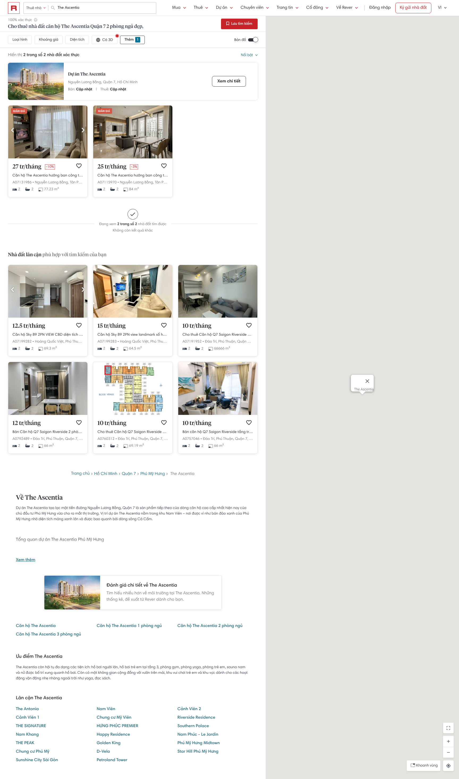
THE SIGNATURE (31, 726)
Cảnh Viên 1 (28, 718)
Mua (176, 8)
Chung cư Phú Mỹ (32, 752)
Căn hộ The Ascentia (36, 626)
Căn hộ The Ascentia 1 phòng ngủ (129, 626)
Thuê (198, 8)
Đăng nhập (380, 8)
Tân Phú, (76, 182)
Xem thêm (25, 560)
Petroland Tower (112, 760)
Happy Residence (113, 735)
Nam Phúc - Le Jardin (197, 735)
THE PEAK (25, 743)
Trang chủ (80, 474)
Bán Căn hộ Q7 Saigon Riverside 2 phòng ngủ (47, 432)
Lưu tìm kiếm (241, 24)
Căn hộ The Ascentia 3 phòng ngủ (48, 635)
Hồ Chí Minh (127, 82)
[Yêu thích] (79, 166)
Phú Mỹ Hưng (152, 474)
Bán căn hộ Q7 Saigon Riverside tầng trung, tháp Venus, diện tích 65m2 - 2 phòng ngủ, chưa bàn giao (217, 432)
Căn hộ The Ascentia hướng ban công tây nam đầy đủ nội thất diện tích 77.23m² (47, 176)
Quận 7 (129, 474)
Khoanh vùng (427, 766)
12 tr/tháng (26, 423)
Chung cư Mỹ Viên (114, 718)
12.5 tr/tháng (28, 326)
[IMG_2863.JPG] (47, 317)
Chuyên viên (252, 8)
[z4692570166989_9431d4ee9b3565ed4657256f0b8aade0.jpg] (47, 414)
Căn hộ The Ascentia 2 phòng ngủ (210, 626)
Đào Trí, (211, 342)
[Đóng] (367, 381)
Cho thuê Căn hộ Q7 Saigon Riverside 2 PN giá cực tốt (217, 335)
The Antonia (27, 709)
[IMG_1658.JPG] (217, 317)
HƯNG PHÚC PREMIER (117, 726)
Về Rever (344, 8)
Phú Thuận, (74, 342)
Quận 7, (109, 82)
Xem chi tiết (229, 81)
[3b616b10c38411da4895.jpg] (47, 157)
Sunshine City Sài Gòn (37, 760)
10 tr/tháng (196, 326)
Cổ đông (314, 8)
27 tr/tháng (26, 167)
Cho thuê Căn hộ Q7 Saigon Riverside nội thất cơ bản (132, 432)
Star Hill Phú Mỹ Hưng (197, 752)
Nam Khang (27, 735)
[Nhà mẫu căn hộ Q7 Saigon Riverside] (217, 414)
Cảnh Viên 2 (189, 709)
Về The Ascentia (39, 498)
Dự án (221, 8)
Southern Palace (193, 726)
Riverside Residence (196, 718)
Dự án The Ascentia (86, 74)
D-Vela (103, 752)
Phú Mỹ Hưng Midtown (198, 743)
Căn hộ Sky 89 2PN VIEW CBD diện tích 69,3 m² (47, 335)
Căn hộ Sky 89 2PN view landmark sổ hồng (132, 335)
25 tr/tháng (111, 167)
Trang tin (285, 8)
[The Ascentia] (36, 81)
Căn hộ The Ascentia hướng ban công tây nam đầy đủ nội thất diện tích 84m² (132, 176)
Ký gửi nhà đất (413, 8)
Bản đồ (240, 40)
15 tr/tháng (111, 326)
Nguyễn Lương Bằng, (85, 82)
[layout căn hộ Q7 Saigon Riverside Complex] (132, 414)
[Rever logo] (14, 8)
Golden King (109, 743)
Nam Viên (106, 709)
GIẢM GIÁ (19, 111)
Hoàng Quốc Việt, (49, 342)
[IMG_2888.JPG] (132, 317)
